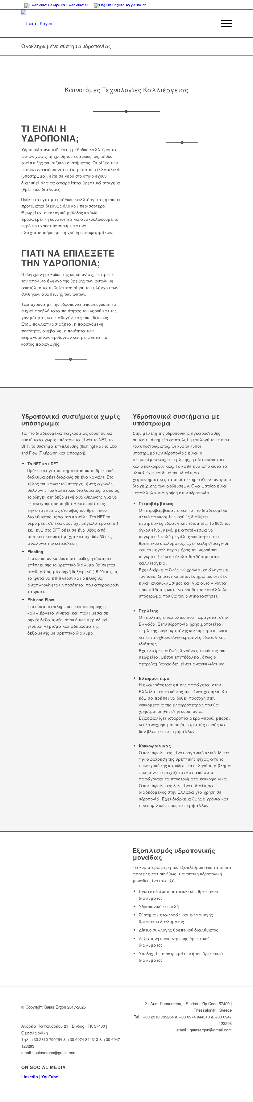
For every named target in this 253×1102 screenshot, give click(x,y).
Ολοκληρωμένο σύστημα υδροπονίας (66, 46)
